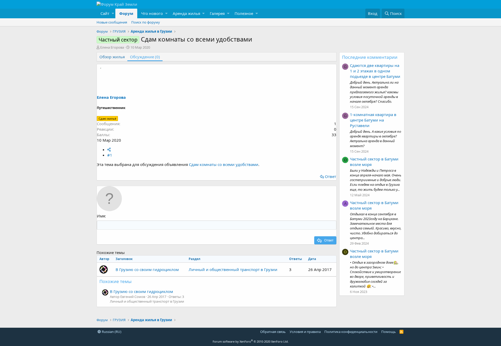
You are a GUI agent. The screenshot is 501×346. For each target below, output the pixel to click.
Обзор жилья (112, 56)
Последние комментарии (369, 57)
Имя (101, 215)
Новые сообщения (112, 22)
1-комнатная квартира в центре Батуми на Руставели (373, 120)
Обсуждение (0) (145, 56)
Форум (126, 13)
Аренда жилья (186, 13)
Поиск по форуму (145, 22)
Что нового (152, 13)
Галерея (217, 13)
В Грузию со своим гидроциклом (147, 269)
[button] (106, 13)
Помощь (388, 331)
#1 (109, 155)
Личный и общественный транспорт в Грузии (233, 269)
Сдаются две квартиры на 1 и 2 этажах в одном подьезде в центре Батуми (375, 71)
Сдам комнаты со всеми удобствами (223, 164)
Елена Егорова (112, 47)
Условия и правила (305, 331)
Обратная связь (273, 331)
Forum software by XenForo (251, 341)
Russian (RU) (111, 331)
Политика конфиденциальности (350, 331)
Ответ (330, 176)
